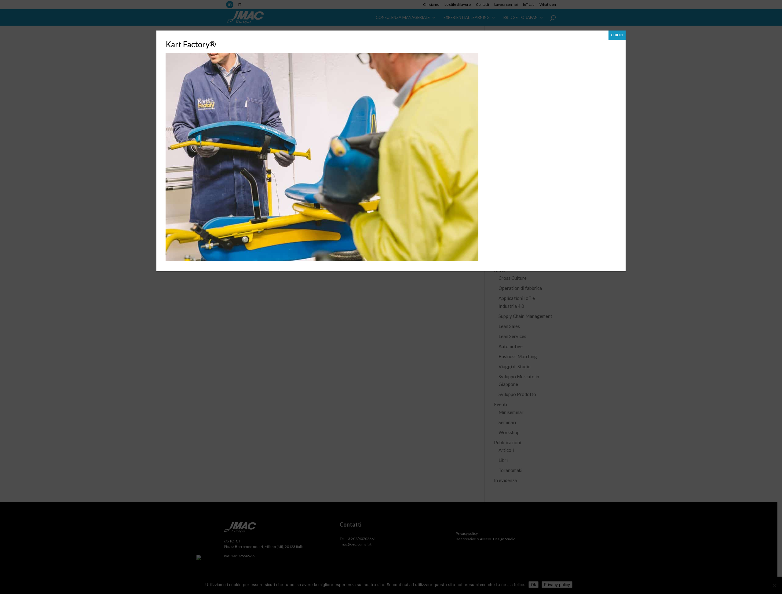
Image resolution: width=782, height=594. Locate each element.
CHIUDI (617, 35)
